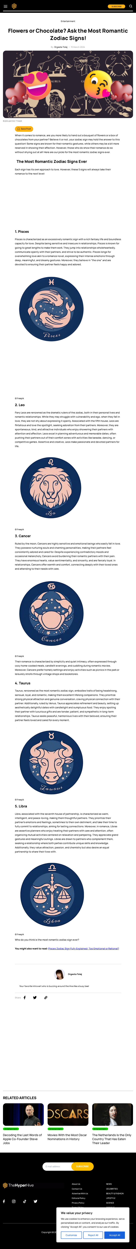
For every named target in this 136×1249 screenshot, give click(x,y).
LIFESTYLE (110, 1198)
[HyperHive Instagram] (14, 1201)
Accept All (114, 1235)
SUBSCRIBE (117, 6)
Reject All (93, 1235)
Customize (71, 1235)
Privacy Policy (78, 1203)
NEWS (109, 1184)
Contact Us (77, 1189)
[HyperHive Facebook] (4, 1201)
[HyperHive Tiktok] (25, 1201)
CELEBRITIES (112, 1189)
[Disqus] (68, 1048)
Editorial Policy (78, 1198)
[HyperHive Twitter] (35, 1201)
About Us (76, 1184)
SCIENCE (110, 1203)
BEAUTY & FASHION (115, 1193)
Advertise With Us (80, 1193)
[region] (92, 1224)
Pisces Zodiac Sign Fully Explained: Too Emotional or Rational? (83, 948)
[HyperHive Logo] (14, 6)
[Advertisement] (68, 203)
